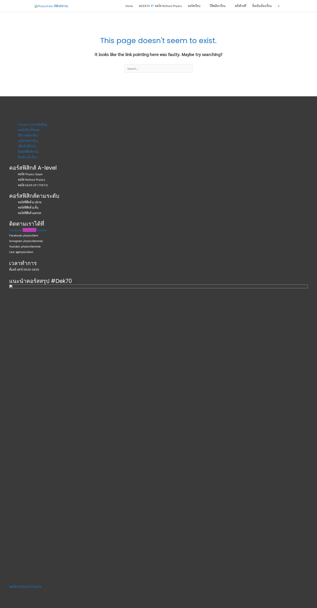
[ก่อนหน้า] (6, 304)
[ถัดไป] (310, 304)
